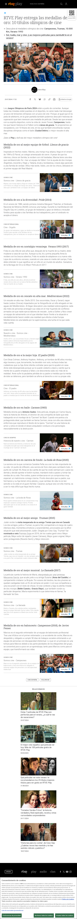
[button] (6, 4)
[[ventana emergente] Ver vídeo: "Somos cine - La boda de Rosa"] (38, 500)
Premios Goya (25, 533)
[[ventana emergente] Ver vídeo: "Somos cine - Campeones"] (38, 663)
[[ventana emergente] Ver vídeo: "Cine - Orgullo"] (38, 229)
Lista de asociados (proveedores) (12, 910)
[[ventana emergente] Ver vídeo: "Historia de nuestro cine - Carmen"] (38, 442)
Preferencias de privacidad (12, 915)
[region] (38, 898)
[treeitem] (37, 4)
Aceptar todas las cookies (64, 915)
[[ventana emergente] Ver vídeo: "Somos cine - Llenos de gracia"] (38, 182)
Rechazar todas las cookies (44, 915)
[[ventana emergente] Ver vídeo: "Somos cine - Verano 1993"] (38, 279)
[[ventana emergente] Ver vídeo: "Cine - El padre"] (38, 390)
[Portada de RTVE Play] (15, 4)
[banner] (18, 4)
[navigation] (41, 4)
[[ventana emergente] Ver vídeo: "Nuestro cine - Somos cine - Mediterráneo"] (38, 337)
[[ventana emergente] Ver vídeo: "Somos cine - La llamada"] (38, 608)
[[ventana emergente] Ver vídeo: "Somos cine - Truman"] (38, 553)
